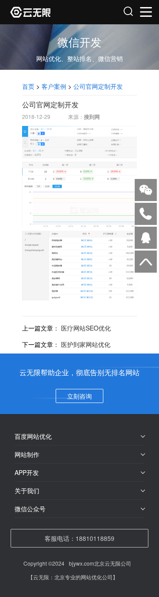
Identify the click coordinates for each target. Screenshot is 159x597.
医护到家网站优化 (85, 344)
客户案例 (54, 86)
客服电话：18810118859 (79, 538)
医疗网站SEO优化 (86, 327)
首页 (28, 86)
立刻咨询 (79, 396)
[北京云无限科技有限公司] (45, 12)
